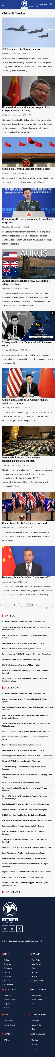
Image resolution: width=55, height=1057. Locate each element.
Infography (36, 996)
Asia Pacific (36, 964)
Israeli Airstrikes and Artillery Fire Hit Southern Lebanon (23, 853)
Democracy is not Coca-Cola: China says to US (26, 577)
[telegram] (19, 929)
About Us (36, 1021)
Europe (35, 968)
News (6, 1008)
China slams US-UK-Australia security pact (24, 523)
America (35, 972)
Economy (8, 968)
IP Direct (7, 1040)
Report (7, 1004)
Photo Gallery (37, 1000)
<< (4, 605)
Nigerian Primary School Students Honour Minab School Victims (26, 872)
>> (50, 608)
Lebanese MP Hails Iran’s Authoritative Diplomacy (21, 660)
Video (34, 1004)
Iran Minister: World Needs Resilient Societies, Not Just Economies (27, 821)
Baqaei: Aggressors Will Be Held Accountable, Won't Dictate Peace (27, 654)
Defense (7, 976)
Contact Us (36, 1025)
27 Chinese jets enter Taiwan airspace (21, 49)
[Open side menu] (3, 4)
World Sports (9, 1025)
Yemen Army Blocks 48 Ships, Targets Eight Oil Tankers (23, 826)
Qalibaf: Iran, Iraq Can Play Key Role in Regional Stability (24, 815)
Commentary (9, 1000)
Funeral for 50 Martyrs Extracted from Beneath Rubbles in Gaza (26, 847)
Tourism (7, 964)
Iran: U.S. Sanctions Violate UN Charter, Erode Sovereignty (24, 810)
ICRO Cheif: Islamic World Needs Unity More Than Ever (23, 622)
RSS (33, 1029)
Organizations (37, 980)
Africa (34, 976)
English (35, 1040)
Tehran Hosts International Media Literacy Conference (22, 877)
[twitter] (5, 929)
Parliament (8, 984)
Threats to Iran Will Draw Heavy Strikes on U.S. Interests (23, 643)
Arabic (34, 1044)
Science (7, 980)
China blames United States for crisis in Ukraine (26, 168)
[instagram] (12, 929)
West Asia (36, 960)
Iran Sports (8, 1021)
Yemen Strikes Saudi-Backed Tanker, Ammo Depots (21, 649)
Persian (35, 1048)
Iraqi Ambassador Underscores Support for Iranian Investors (24, 858)
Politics (7, 960)
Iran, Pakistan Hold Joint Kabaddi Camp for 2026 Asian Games (26, 804)
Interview (8, 996)
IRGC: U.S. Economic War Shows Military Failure (21, 665)
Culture (7, 972)
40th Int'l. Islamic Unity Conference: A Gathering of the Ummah (26, 731)
